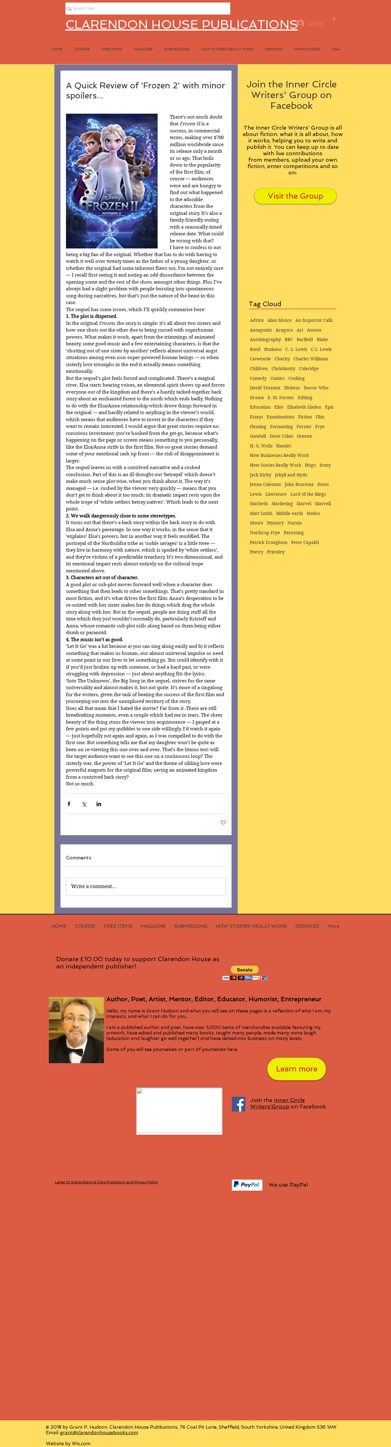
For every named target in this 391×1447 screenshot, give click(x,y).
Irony (325, 465)
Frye (320, 426)
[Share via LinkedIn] (99, 804)
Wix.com (81, 1443)
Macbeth (259, 503)
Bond (255, 349)
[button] (334, 18)
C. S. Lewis (296, 349)
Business (273, 349)
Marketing (282, 503)
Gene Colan (281, 436)
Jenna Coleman (265, 484)
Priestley (276, 552)
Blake (322, 339)
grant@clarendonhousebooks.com (99, 1432)
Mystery (275, 523)
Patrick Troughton (268, 542)
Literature (276, 494)
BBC (289, 339)
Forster (304, 426)
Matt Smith (261, 513)
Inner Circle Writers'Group (277, 1103)
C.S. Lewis (321, 349)
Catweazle (260, 359)
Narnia (294, 523)
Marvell (323, 503)
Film (320, 417)
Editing (305, 397)
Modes (313, 513)
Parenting (294, 532)
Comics (277, 378)
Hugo (310, 465)
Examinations (280, 417)
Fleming (258, 426)
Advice (257, 320)
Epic (329, 407)
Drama (257, 397)
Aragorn (284, 330)
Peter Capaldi (305, 542)
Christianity (283, 368)
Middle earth (289, 513)
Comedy (258, 378)
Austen (314, 330)
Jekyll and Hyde (291, 475)
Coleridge (309, 368)
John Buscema (299, 484)
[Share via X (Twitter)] (84, 804)
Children (259, 368)
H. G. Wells (261, 446)
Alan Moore (280, 320)
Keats (323, 484)
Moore (256, 523)
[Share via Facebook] (69, 804)
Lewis (256, 494)
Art (300, 330)
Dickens (292, 388)
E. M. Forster (281, 397)
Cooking (296, 378)
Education (260, 407)
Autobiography (265, 339)
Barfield (305, 339)
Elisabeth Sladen (304, 407)
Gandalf (258, 436)
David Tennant (265, 388)
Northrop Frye (265, 532)
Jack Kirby (260, 475)
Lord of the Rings (308, 494)
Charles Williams (311, 359)
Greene (304, 436)
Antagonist (261, 330)
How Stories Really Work (275, 465)
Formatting (281, 426)
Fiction (305, 417)
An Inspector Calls (314, 320)
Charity (282, 359)
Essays (256, 417)
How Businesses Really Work (279, 455)
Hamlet (283, 446)
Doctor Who (316, 388)
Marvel (304, 503)
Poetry (256, 552)
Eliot (278, 407)
